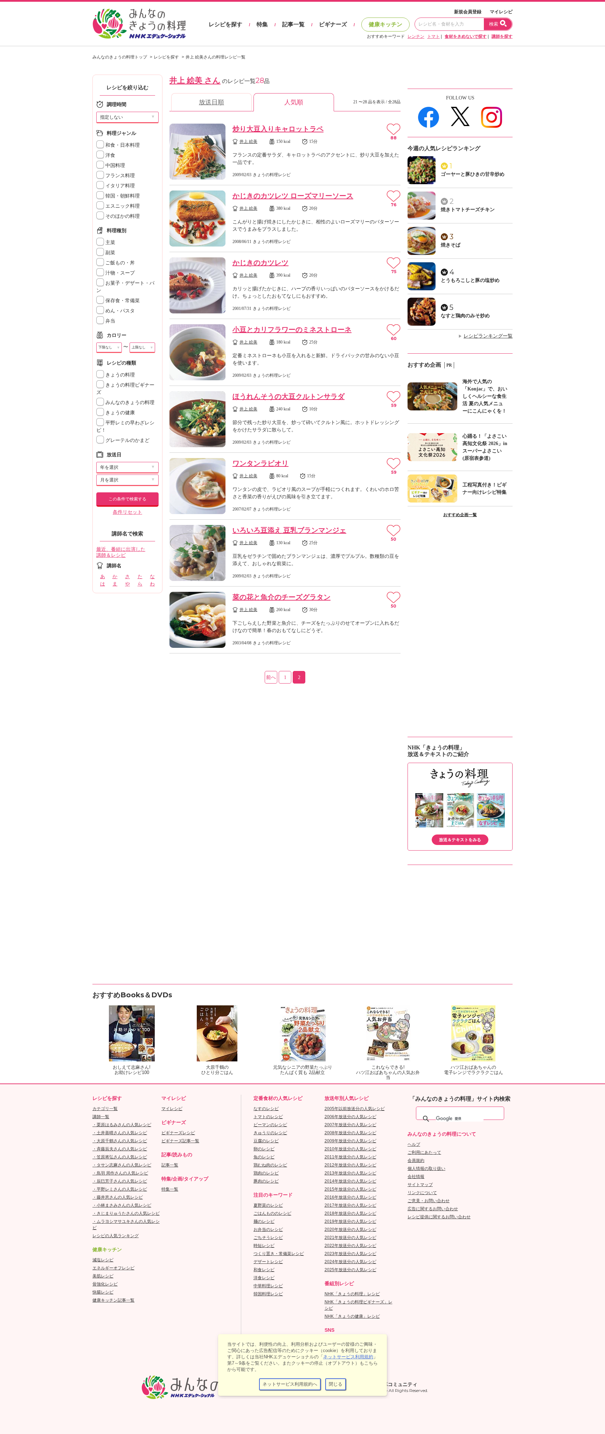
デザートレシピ (268, 1261)
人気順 (293, 102)
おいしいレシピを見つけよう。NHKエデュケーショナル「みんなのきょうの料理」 (139, 24)
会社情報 (416, 1176)
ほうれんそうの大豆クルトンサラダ (288, 396)
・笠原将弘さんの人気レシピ (119, 1157)
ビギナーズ (333, 24)
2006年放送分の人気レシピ (350, 1116)
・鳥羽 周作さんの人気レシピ (120, 1173)
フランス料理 (119, 175)
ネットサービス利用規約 (348, 1356)
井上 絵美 (248, 141)
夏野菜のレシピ (268, 1205)
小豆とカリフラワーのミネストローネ (292, 329)
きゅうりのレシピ (270, 1132)
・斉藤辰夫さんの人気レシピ (119, 1148)
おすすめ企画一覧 (460, 514)
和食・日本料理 (122, 145)
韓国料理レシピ (268, 1293)
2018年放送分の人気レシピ (350, 1213)
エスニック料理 (122, 206)
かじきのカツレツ (260, 262)
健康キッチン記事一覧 (113, 1300)
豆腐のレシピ (266, 1140)
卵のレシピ (263, 1148)
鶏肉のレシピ (266, 1173)
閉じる (335, 1384)
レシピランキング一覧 (488, 336)
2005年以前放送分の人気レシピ (355, 1108)
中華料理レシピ (268, 1285)
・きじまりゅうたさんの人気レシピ (126, 1213)
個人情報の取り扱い (426, 1168)
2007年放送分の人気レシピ (350, 1124)
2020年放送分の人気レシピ (350, 1229)
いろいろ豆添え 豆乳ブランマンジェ (289, 530)
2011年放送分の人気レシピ (350, 1157)
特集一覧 (169, 1189)
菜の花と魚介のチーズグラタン (281, 597)
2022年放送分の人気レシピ (350, 1245)
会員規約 (416, 1160)
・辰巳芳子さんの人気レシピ (119, 1181)
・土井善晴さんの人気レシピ (119, 1132)
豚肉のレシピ (266, 1181)
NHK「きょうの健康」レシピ (352, 1316)
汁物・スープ (119, 273)
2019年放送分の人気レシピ (350, 1221)
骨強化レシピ (105, 1284)
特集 (262, 24)
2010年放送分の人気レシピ (350, 1148)
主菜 (109, 242)
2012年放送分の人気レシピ (350, 1165)
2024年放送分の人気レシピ (350, 1261)
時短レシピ (263, 1245)
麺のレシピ (263, 1221)
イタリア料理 (119, 185)
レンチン (416, 36)
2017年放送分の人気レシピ (350, 1205)
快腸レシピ (102, 1292)
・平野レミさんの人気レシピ (119, 1189)
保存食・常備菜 (122, 300)
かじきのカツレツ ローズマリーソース (292, 196)
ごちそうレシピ (268, 1237)
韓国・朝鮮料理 (122, 196)
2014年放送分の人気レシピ (350, 1181)
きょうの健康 (119, 412)
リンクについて (422, 1192)
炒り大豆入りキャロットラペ (278, 129)
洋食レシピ (263, 1277)
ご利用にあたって (424, 1152)
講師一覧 (100, 1116)
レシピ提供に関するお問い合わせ (439, 1216)
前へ (271, 677)
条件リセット (127, 512)
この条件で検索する (127, 499)
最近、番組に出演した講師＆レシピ (120, 552)
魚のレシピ (263, 1157)
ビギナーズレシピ (178, 1132)
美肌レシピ (102, 1276)
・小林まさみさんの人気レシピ (121, 1205)
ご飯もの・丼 (119, 262)
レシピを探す (225, 24)
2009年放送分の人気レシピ (350, 1140)
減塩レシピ (102, 1260)
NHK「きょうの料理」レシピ (352, 1293)
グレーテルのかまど (126, 440)
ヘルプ (414, 1144)
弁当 (109, 321)
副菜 (109, 252)
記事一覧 (293, 24)
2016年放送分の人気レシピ (350, 1197)
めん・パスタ (119, 310)
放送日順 (211, 102)
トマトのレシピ (268, 1116)
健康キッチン (385, 24)
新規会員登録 (467, 11)
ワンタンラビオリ (260, 463)
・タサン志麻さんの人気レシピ (121, 1165)
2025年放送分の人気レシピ (350, 1269)
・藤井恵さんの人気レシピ (117, 1197)
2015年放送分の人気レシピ (350, 1189)
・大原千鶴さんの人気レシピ (119, 1140)
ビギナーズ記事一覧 (180, 1140)
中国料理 (114, 165)
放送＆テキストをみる (460, 839)
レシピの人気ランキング (115, 1235)
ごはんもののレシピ (272, 1213)
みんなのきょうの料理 (129, 402)
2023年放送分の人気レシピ (350, 1253)
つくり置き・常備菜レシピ (278, 1253)
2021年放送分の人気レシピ (350, 1237)
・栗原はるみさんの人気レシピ (121, 1124)
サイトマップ (420, 1184)
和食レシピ (263, 1269)
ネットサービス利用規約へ (290, 1384)
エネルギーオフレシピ (113, 1268)
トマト (433, 36)
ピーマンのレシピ (270, 1124)
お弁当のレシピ (268, 1229)
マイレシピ (501, 11)
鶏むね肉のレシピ (270, 1165)
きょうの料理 (119, 374)
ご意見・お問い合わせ (429, 1200)
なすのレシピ (266, 1108)
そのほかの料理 (122, 216)
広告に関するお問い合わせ (433, 1208)
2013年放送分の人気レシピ (350, 1173)
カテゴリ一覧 (105, 1108)
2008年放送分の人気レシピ (350, 1132)
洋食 (109, 155)
